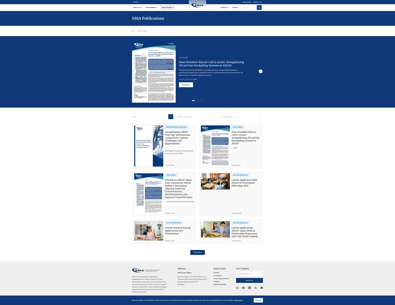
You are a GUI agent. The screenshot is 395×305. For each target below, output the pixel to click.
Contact (216, 272)
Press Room (246, 2)
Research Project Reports (176, 127)
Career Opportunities (221, 278)
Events (235, 7)
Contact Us (257, 2)
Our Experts (217, 275)
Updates (223, 7)
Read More (186, 85)
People (135, 2)
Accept (258, 300)
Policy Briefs (238, 127)
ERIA (195, 79)
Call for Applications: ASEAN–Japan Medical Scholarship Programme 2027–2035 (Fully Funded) (245, 232)
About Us (137, 7)
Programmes (151, 7)
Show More (198, 252)
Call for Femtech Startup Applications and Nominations (178, 231)
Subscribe (249, 280)
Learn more (238, 300)
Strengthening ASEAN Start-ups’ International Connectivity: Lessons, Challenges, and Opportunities (177, 138)
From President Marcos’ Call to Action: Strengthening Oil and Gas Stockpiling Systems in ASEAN (246, 138)
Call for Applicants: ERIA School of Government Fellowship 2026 (244, 183)
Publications (166, 7)
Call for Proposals (240, 175)
